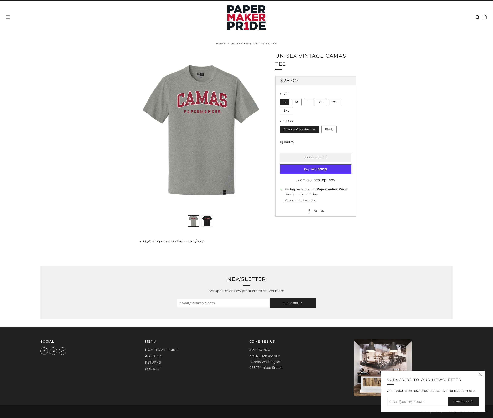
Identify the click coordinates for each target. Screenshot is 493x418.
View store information (300, 200)
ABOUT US (153, 356)
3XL (286, 110)
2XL (335, 102)
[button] (193, 221)
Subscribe (291, 303)
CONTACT (153, 369)
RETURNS (153, 362)
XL (321, 102)
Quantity (287, 142)
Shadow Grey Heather (299, 129)
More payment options (316, 180)
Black (329, 129)
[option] (200, 131)
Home (221, 43)
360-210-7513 (259, 350)
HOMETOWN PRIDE (161, 350)
